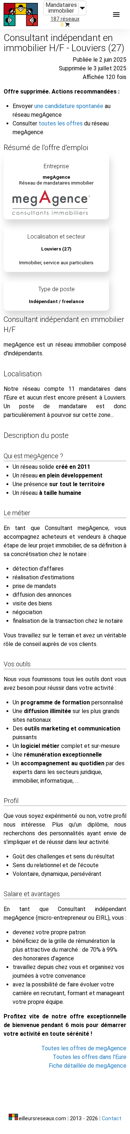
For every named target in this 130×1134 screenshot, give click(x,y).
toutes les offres (61, 123)
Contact (111, 1119)
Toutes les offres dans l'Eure (89, 1057)
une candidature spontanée (68, 106)
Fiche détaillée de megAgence (87, 1065)
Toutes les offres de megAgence (83, 1048)
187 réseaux (65, 19)
